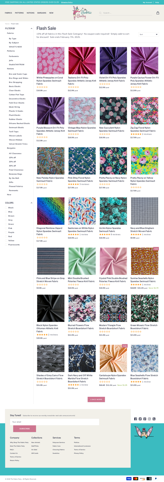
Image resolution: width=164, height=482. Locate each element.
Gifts (11, 182)
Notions (30, 13)
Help (157, 2)
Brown (11, 216)
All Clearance (15, 153)
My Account (147, 2)
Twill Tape (13, 131)
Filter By (10, 28)
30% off (12, 166)
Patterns (19, 13)
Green (11, 224)
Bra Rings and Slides (18, 78)
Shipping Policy (67, 2)
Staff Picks (35, 446)
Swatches (56, 453)
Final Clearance (16, 170)
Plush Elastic (14, 115)
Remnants (13, 190)
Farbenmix (14, 56)
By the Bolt (14, 178)
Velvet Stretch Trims (18, 144)
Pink (10, 228)
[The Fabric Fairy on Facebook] (136, 419)
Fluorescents (14, 245)
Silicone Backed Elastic (19, 123)
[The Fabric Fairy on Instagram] (149, 419)
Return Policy (14, 460)
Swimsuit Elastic (16, 127)
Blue (10, 212)
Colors (9, 203)
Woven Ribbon (15, 140)
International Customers (82, 446)
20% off (12, 161)
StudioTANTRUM (16, 64)
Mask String (14, 107)
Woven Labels (15, 136)
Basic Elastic (14, 86)
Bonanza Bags (15, 174)
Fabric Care (56, 446)
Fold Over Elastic (16, 103)
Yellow (11, 240)
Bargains (41, 13)
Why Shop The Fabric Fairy (19, 442)
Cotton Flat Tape (16, 94)
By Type (12, 38)
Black (10, 207)
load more (96, 399)
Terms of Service (15, 457)
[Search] (100, 13)
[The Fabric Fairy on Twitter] (140, 419)
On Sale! (34, 450)
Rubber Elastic (15, 119)
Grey (10, 220)
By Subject (14, 43)
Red (10, 236)
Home (7, 24)
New (51, 13)
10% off (12, 157)
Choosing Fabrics (59, 450)
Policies (76, 442)
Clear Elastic (14, 90)
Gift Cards (34, 453)
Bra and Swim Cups (18, 74)
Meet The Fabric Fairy (17, 446)
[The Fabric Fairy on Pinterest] (145, 419)
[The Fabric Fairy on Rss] (154, 419)
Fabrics (8, 13)
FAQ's (12, 450)
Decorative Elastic (17, 99)
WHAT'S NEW (15, 47)
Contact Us (14, 453)
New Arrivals (35, 442)
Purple (11, 232)
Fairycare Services (59, 442)
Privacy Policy (79, 453)
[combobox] (125, 12)
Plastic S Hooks (16, 111)
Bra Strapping (15, 82)
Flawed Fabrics (16, 186)
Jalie (11, 60)
